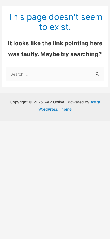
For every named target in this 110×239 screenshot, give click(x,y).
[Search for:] (55, 74)
